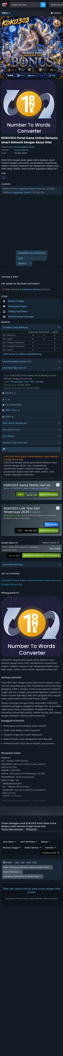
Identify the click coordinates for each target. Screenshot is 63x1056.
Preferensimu (31, 829)
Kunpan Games (21, 150)
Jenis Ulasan (8, 841)
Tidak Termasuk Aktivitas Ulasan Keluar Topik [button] (26, 867)
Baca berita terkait (11, 429)
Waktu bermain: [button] (11, 871)
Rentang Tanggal (11, 847)
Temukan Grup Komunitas (14, 442)
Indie (26, 381)
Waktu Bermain (32, 847)
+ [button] (4, 177)
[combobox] (25, 4)
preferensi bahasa (31, 289)
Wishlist (57, 13)
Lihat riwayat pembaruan (14, 423)
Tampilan (49, 847)
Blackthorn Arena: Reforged (17, 518)
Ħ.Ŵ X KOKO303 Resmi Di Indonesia (38, 515)
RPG (32, 381)
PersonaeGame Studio (24, 147)
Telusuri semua (50, 542)
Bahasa (44, 841)
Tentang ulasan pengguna (12, 829)
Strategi (39, 381)
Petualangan (17, 381)
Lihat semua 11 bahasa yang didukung (22, 354)
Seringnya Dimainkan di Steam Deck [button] (21, 876)
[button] (6, 12)
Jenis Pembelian (27, 841)
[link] (27, 494)
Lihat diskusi (8, 436)
